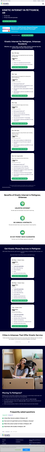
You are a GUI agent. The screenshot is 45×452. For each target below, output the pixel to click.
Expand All (5, 415)
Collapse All (10, 415)
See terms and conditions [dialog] (6, 187)
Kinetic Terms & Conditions (35, 442)
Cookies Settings (18, 449)
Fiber (3, 441)
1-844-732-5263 (32, 399)
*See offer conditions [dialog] (14, 31)
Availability (18, 441)
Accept (26, 449)
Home (3, 431)
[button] (29, 342)
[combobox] (21, 342)
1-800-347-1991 (21, 400)
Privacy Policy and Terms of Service (35, 440)
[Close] (43, 446)
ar (11, 431)
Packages (4, 443)
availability (8, 431)
